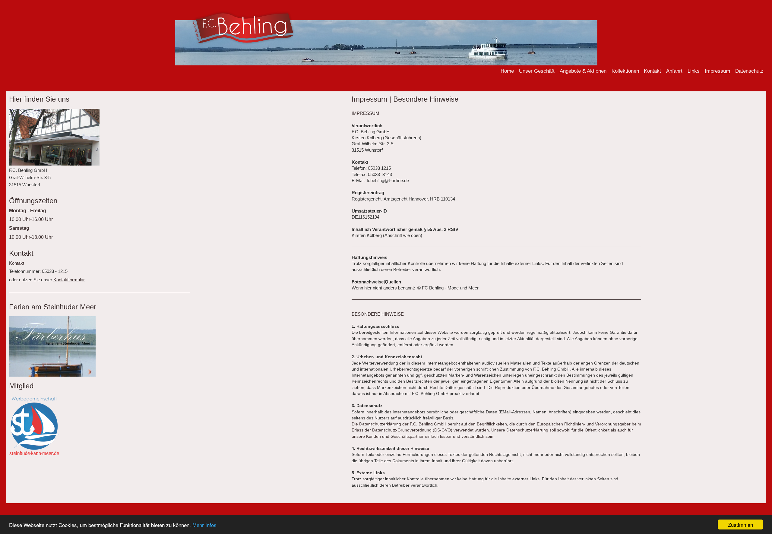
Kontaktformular (69, 279)
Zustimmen (740, 524)
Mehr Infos (204, 525)
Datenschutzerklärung (380, 424)
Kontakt (16, 263)
